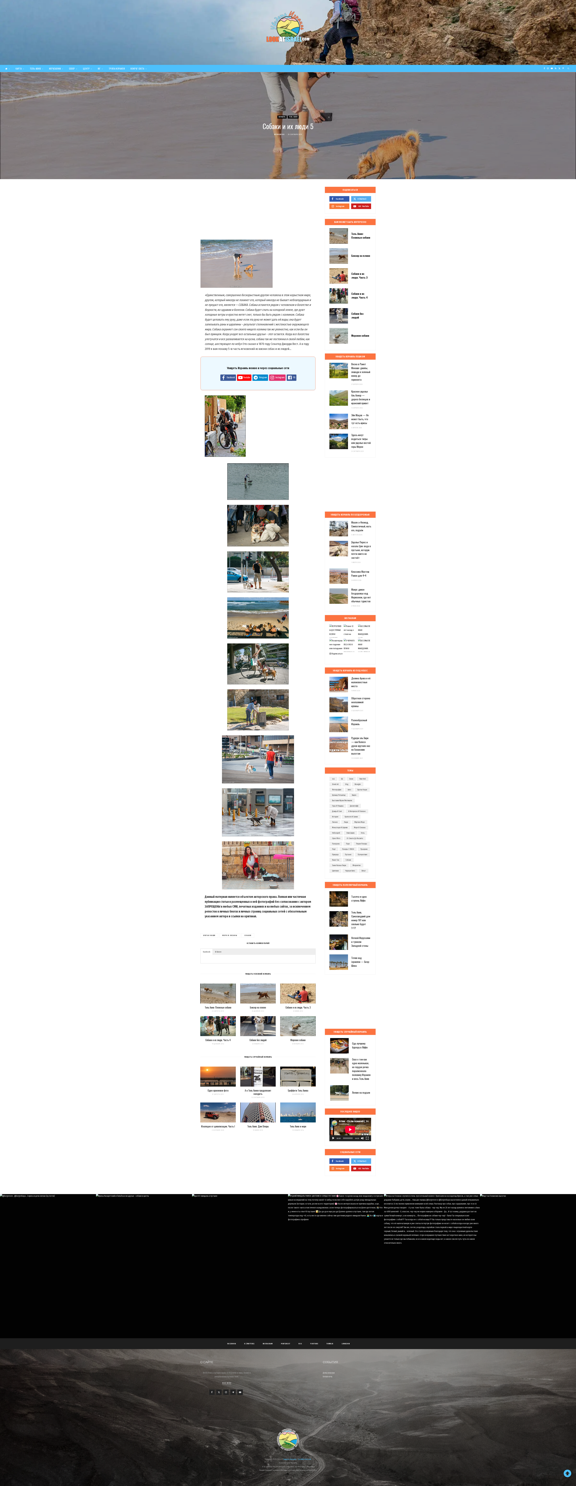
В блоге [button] (218, 952)
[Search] (568, 68)
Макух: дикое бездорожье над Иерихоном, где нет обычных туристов (361, 595)
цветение (335, 871)
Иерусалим (55, 68)
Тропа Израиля (117, 68)
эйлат (363, 871)
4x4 (333, 779)
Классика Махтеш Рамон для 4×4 (360, 573)
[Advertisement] (258, 211)
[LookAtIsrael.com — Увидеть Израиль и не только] (288, 26)
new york (363, 779)
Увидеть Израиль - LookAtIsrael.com (297, 1459)
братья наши (209, 935)
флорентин (356, 865)
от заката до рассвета (355, 838)
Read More (226, 1383)
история (335, 817)
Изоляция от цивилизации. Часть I (218, 1126)
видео (354, 795)
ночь (362, 833)
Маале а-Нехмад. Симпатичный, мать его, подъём (361, 526)
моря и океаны (229, 935)
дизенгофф (354, 806)
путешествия (362, 855)
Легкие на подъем (361, 1092)
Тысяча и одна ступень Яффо (359, 898)
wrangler (358, 784)
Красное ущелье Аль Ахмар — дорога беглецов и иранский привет (360, 397)
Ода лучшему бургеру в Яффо (360, 1045)
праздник (364, 849)
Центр (86, 68)
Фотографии (336, 790)
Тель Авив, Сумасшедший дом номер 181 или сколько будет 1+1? (360, 920)
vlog (346, 784)
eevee (351, 779)
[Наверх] (567, 1473)
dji (342, 779)
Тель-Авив (35, 68)
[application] (350, 1129)
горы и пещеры (338, 806)
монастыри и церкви (340, 827)
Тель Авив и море (298, 1126)
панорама (336, 844)
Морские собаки (298, 1040)
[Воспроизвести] (333, 1138)
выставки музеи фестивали (342, 800)
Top (289, 1480)
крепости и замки (351, 817)
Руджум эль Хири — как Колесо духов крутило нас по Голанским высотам (360, 745)
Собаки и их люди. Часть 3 (298, 1007)
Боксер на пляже (258, 1007)
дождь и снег (337, 811)
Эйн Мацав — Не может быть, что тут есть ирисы (360, 419)
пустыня (348, 855)
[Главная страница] (7, 68)
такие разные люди (339, 865)
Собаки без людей (258, 1040)
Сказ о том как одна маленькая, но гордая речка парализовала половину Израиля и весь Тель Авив (361, 1069)
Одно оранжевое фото (218, 1090)
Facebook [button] (206, 952)
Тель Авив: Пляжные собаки (218, 1007)
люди (346, 822)
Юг (99, 68)
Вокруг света (137, 68)
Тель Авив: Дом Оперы (258, 1126)
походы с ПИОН (348, 849)
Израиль (282, 117)
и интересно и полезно (357, 811)
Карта (19, 68)
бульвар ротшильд (338, 795)
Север (72, 68)
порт (334, 849)
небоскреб (336, 833)
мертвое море (359, 822)
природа (335, 855)
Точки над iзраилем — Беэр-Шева (360, 961)
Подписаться (336, 653)
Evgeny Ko (280, 134)
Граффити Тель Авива (298, 1090)
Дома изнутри (329, 1373)
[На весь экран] (367, 1138)
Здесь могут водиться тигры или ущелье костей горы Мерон (361, 440)
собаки (247, 935)
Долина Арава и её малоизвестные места (360, 682)
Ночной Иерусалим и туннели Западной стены (360, 942)
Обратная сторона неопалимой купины (360, 702)
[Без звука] (362, 1138)
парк (348, 844)
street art (335, 784)
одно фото (336, 838)
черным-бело (350, 871)
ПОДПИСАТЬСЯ (289, 1230)
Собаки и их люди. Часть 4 (218, 1040)
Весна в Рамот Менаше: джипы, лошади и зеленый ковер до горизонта (360, 371)
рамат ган (335, 860)
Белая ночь (327, 1376)
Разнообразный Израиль (359, 722)
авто (349, 790)
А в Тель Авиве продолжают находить (258, 1092)
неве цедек (350, 833)
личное (335, 822)
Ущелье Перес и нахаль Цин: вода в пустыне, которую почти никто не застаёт (361, 550)
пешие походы (361, 844)
